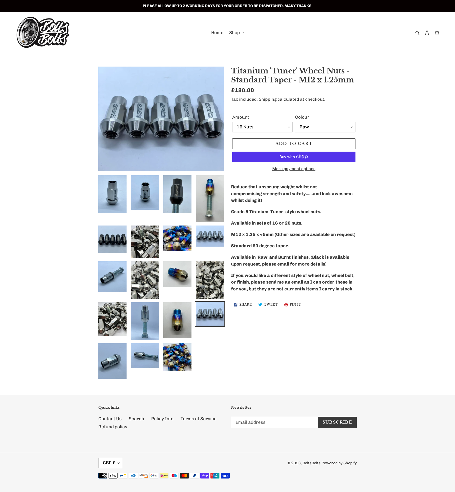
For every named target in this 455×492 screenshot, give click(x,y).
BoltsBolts (312, 463)
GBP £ (109, 462)
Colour (302, 117)
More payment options (293, 168)
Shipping (268, 99)
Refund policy (112, 426)
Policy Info (162, 418)
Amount (240, 117)
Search (136, 418)
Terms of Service (199, 418)
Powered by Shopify (339, 463)
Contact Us (110, 418)
